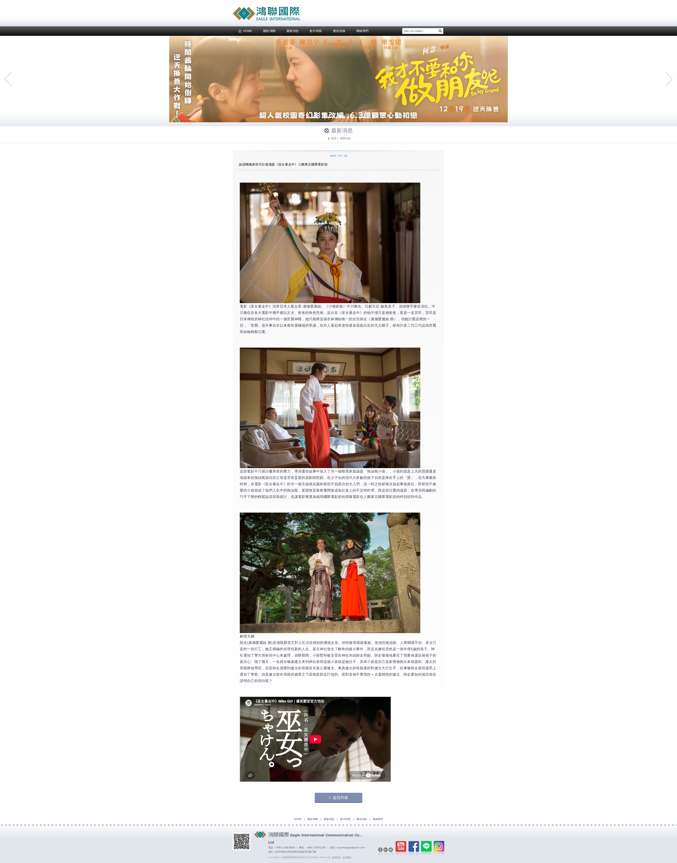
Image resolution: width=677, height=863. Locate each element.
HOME (247, 31)
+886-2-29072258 (316, 847)
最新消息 (292, 31)
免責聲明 (336, 857)
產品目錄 (339, 31)
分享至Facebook (380, 851)
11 (352, 117)
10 (348, 117)
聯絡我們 (362, 31)
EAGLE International (266, 13)
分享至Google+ (385, 851)
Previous (8, 79)
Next (669, 79)
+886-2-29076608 (285, 847)
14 (363, 117)
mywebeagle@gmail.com (351, 847)
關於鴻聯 (269, 31)
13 (360, 117)
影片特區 (316, 31)
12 (356, 117)
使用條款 (347, 857)
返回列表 (340, 797)
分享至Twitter (391, 851)
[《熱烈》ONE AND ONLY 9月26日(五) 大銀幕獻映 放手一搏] (338, 79)
